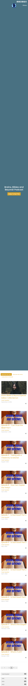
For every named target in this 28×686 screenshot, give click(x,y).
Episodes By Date (6, 374)
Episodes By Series (18, 374)
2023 (14, 684)
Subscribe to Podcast (7, 377)
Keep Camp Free (14, 194)
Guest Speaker (14, 674)
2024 (14, 681)
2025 (14, 678)
